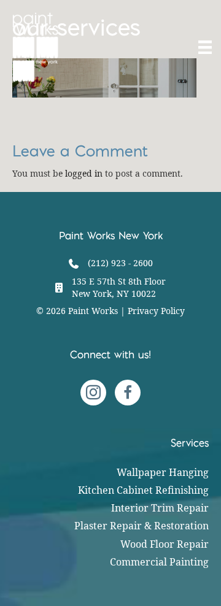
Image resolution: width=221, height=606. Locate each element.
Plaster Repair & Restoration (141, 525)
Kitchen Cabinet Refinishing (143, 490)
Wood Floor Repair (164, 544)
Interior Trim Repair (160, 508)
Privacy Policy (156, 310)
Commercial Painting (159, 562)
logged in (84, 173)
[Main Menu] (203, 47)
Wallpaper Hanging (163, 472)
